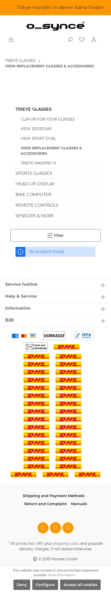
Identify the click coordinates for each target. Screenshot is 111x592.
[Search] (70, 40)
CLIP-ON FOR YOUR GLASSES (48, 119)
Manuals (79, 504)
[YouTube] (68, 528)
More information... (62, 575)
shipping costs (66, 543)
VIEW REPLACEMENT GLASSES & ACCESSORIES (51, 151)
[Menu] (11, 40)
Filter (58, 235)
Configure (45, 584)
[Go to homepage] (55, 26)
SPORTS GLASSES (33, 173)
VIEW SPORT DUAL (38, 138)
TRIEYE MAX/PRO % (38, 163)
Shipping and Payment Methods (53, 495)
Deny (22, 584)
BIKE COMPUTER (33, 194)
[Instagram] (55, 528)
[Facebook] (43, 528)
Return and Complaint (45, 504)
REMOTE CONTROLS (36, 205)
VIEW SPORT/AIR (36, 129)
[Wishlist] (82, 40)
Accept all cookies (80, 584)
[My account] (94, 40)
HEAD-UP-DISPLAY (35, 184)
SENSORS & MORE (34, 215)
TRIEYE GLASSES (33, 109)
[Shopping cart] (103, 37)
